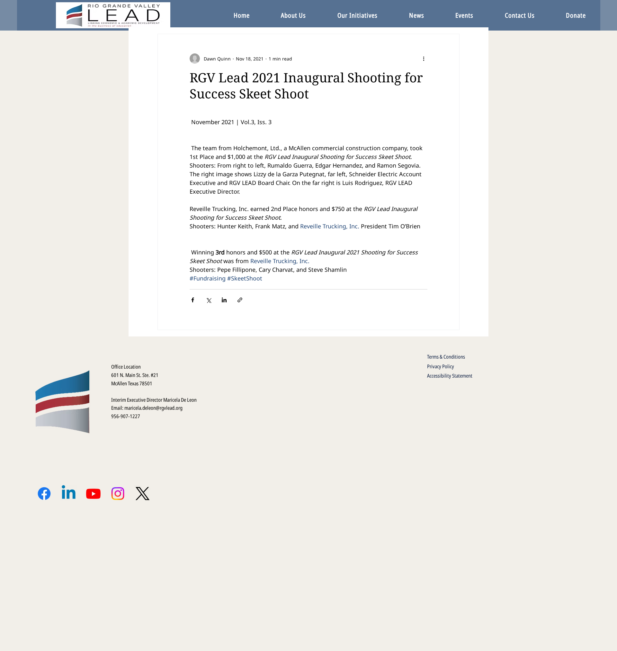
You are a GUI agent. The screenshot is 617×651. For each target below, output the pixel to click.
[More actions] (423, 58)
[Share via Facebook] (193, 300)
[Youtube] (93, 493)
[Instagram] (117, 493)
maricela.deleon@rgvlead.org (153, 407)
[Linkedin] (68, 493)
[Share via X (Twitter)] (208, 300)
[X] (142, 493)
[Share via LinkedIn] (224, 300)
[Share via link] (240, 300)
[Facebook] (44, 493)
